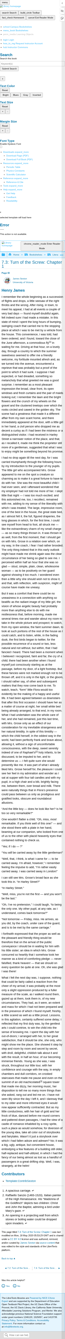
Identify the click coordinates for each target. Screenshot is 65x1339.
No (18, 1286)
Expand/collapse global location (61, 254)
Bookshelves (36, 254)
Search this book (8, 58)
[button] (11, 197)
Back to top (7, 1258)
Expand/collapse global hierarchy (5, 255)
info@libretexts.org (13, 1326)
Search (6, 1335)
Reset (5, 90)
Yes (7, 1286)
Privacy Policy (8, 1320)
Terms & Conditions (26, 1320)
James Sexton (20, 278)
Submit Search (9, 68)
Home (16, 254)
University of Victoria (23, 282)
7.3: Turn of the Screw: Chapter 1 (35, 1232)
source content (47, 1242)
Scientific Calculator (16, 174)
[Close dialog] (2, 229)
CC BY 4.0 (15, 1239)
